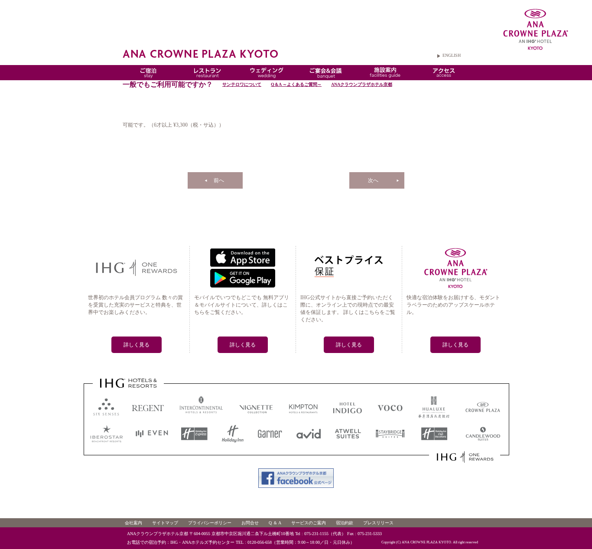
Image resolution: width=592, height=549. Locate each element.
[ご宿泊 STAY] (148, 77)
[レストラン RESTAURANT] (207, 77)
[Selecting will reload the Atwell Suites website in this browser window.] (349, 441)
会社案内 (133, 522)
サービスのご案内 (308, 522)
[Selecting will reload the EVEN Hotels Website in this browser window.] (151, 441)
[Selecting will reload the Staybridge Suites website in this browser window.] (390, 441)
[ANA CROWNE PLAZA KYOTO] (531, 32)
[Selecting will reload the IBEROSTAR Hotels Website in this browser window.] (106, 441)
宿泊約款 (344, 522)
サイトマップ (165, 522)
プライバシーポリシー (209, 522)
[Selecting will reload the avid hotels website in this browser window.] (309, 441)
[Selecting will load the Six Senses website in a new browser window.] (104, 417)
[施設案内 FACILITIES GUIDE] (385, 77)
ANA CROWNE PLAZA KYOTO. (427, 542)
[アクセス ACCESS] (444, 77)
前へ (219, 180)
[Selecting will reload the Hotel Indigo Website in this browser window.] (347, 418)
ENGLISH (451, 55)
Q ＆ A (275, 522)
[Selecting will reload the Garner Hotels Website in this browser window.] (270, 441)
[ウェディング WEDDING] (266, 77)
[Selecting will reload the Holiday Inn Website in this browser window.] (232, 441)
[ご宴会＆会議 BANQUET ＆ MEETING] (326, 77)
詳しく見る (137, 345)
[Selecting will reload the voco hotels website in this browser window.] (391, 418)
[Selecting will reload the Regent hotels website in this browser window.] (148, 418)
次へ (373, 180)
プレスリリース (378, 522)
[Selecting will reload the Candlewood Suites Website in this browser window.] (482, 441)
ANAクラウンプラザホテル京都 (361, 84)
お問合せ (250, 522)
